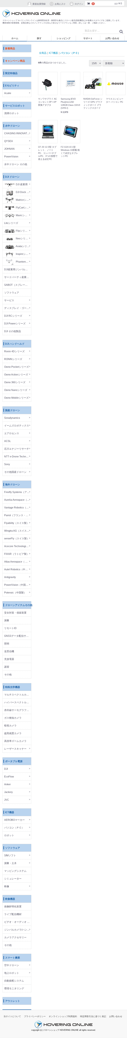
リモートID (10, 628)
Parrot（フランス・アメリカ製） (17, 515)
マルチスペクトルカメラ (17, 694)
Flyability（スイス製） (16, 523)
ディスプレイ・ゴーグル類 (17, 308)
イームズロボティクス (16, 425)
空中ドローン (11, 965)
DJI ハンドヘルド (14, 344)
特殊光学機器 (12, 687)
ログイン (79, 4)
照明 (6, 643)
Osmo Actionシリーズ (16, 374)
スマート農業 (12, 958)
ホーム (14, 38)
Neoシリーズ (22, 238)
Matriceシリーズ (23, 200)
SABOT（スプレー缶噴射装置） (17, 285)
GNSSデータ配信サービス (17, 636)
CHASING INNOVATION (17, 133)
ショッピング (63, 38)
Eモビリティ (12, 85)
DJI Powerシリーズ (15, 323)
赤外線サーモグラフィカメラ (17, 710)
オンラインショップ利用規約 (63, 1016)
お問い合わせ (112, 38)
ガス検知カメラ (13, 718)
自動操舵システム (14, 981)
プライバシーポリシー (35, 1016)
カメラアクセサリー (15, 937)
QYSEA (8, 141)
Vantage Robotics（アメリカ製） (17, 507)
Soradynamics (12, 418)
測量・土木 (10, 863)
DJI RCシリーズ (13, 316)
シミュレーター (13, 878)
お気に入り (60, 4)
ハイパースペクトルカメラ (17, 702)
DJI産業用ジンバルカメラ (17, 269)
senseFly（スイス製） (16, 538)
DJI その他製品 (12, 331)
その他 (8, 674)
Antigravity (10, 577)
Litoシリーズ (11, 223)
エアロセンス (11, 433)
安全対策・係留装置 (15, 613)
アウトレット (12, 1001)
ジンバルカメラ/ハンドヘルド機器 (17, 930)
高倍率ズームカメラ (15, 741)
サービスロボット (15, 106)
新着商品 (10, 48)
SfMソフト (10, 855)
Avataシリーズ (23, 246)
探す (39, 38)
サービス (9, 300)
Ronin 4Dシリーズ (14, 351)
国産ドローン (12, 410)
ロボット (9, 835)
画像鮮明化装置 (13, 906)
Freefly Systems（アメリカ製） (17, 492)
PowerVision (11, 156)
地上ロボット (11, 973)
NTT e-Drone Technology (17, 456)
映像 (6, 886)
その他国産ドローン (15, 472)
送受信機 (9, 651)
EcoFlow (9, 776)
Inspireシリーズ (23, 254)
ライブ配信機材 (13, 914)
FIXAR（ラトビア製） (16, 554)
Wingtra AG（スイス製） (17, 531)
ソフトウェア (11, 292)
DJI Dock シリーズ (23, 192)
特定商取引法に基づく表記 (93, 1016)
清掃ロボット (11, 113)
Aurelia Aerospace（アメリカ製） (17, 500)
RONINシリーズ (13, 359)
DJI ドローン (12, 177)
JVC (6, 800)
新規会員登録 (39, 4)
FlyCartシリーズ (23, 207)
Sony (7, 464)
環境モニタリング (14, 988)
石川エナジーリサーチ (16, 449)
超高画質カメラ (13, 733)
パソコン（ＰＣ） (14, 827)
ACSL (7, 441)
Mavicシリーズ (23, 215)
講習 (6, 667)
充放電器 (9, 659)
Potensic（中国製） (15, 592)
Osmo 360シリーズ (14, 382)
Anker (7, 784)
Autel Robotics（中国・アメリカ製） (17, 569)
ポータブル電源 (13, 761)
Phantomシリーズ (23, 262)
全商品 (42, 53)
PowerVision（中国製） (17, 585)
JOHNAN (9, 149)
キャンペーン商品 (15, 61)
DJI (6, 769)
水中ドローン (12, 126)
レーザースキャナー (15, 749)
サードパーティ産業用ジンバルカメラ (17, 277)
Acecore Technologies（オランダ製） (17, 546)
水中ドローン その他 (15, 164)
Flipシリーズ (22, 231)
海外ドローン (12, 484)
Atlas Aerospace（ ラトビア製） (17, 562)
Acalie (7, 93)
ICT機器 (9, 812)
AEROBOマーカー (14, 820)
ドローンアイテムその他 (18, 605)
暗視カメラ (10, 725)
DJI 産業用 (21, 184)
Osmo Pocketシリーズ (16, 367)
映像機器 (10, 899)
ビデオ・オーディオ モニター (17, 922)
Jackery (8, 792)
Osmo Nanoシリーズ (15, 390)
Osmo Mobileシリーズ (16, 398)
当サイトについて (12, 1016)
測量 (6, 620)
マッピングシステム (15, 871)
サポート (88, 38)
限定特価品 (11, 73)
